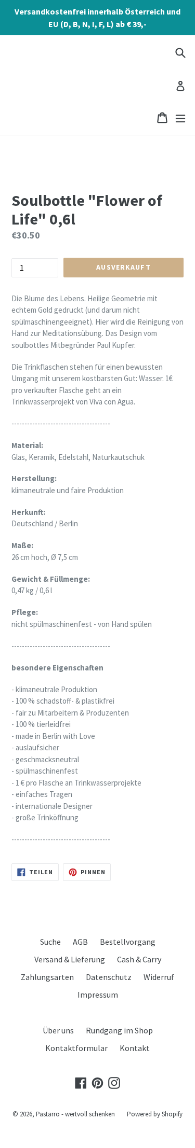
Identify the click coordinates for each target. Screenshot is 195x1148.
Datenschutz (109, 977)
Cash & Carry (139, 959)
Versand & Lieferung (69, 959)
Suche (50, 941)
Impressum (97, 994)
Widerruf (159, 977)
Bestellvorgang (127, 941)
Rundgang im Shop (119, 1030)
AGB (80, 941)
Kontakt (135, 1048)
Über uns (58, 1030)
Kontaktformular (76, 1048)
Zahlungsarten (47, 977)
